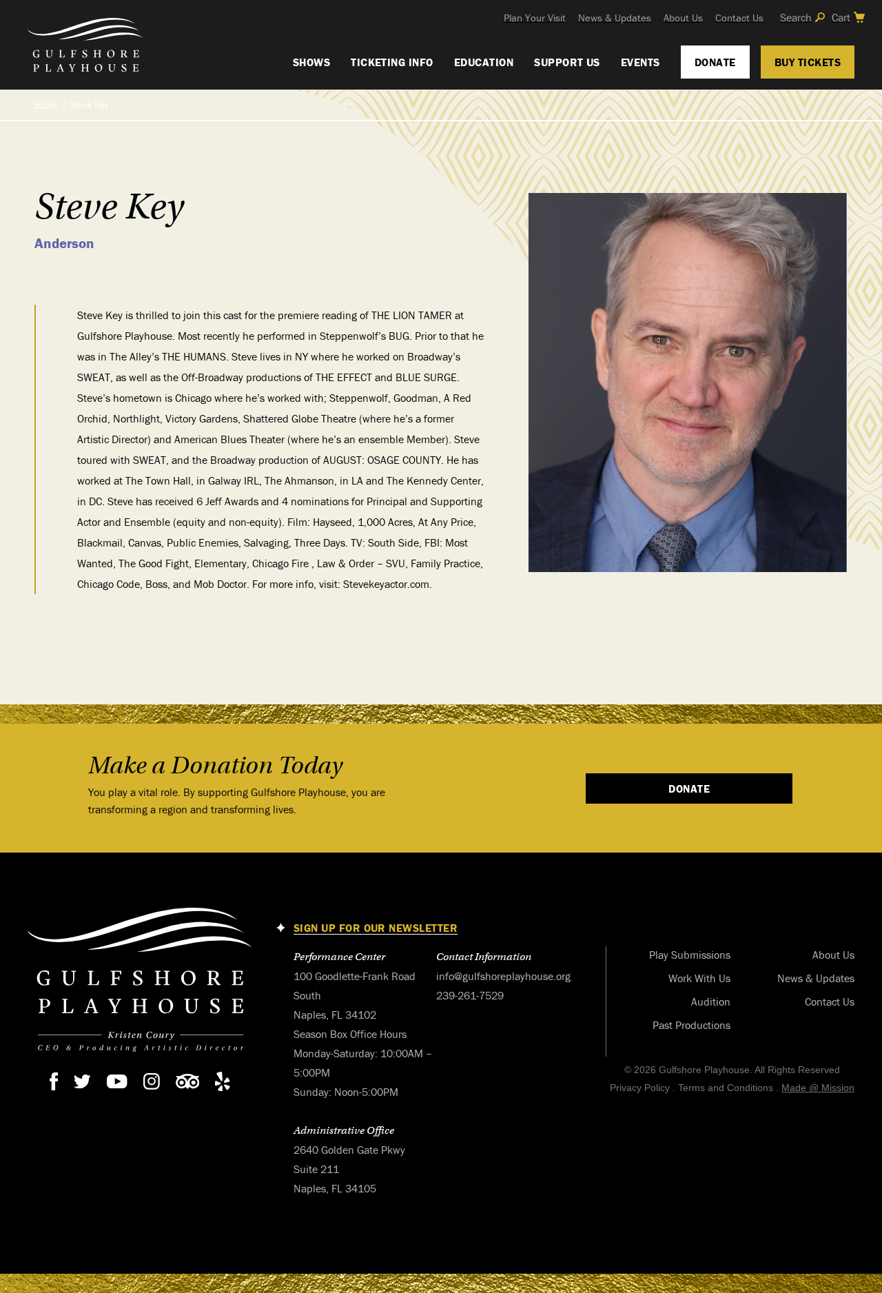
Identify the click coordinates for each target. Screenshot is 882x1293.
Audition (710, 1001)
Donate (715, 62)
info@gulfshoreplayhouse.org (503, 976)
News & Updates (614, 17)
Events (640, 62)
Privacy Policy (640, 1087)
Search (796, 17)
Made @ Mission (817, 1087)
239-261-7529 (470, 995)
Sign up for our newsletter (376, 928)
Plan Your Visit (535, 17)
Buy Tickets (808, 62)
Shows (311, 62)
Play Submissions (689, 954)
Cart (841, 17)
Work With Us (699, 978)
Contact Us (739, 17)
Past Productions (691, 1025)
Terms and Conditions (725, 1087)
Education (483, 62)
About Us (683, 17)
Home (45, 104)
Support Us (567, 62)
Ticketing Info (392, 62)
